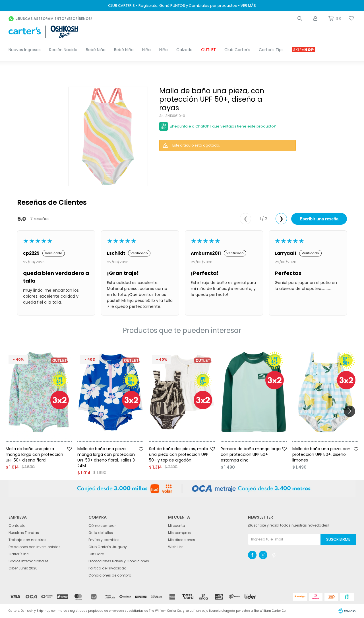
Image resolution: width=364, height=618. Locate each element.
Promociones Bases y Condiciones (118, 561)
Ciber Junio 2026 (23, 568)
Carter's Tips (271, 50)
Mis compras (179, 532)
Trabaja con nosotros (27, 539)
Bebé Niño (124, 50)
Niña (146, 50)
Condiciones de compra (109, 575)
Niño (163, 50)
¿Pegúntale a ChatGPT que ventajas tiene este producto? (223, 126)
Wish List (175, 546)
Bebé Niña (96, 50)
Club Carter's (237, 50)
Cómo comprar (102, 525)
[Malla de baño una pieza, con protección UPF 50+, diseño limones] (325, 392)
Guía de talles (100, 532)
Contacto (17, 525)
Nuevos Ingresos (25, 50)
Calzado (184, 50)
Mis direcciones (181, 539)
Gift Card (96, 554)
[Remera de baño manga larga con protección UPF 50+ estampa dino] (254, 392)
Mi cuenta (176, 525)
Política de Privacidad (107, 568)
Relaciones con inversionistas (35, 546)
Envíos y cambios (103, 539)
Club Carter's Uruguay (107, 546)
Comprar (47, 443)
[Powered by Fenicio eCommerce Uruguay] (346, 611)
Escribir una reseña (319, 218)
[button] (300, 18)
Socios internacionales (29, 561)
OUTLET (208, 50)
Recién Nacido (63, 50)
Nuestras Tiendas (24, 532)
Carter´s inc (19, 554)
